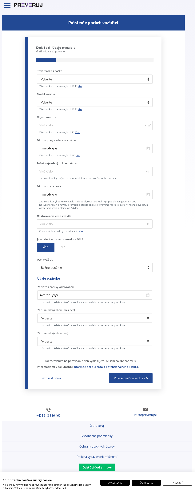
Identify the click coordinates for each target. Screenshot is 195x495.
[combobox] (95, 79)
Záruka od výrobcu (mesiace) (56, 310)
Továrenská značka (49, 71)
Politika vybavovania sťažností (97, 457)
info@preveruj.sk (145, 415)
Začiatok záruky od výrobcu (55, 287)
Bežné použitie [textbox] (51, 268)
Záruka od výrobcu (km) (52, 333)
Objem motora (46, 117)
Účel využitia (45, 259)
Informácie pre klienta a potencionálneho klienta (106, 367)
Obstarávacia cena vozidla (54, 216)
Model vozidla (46, 94)
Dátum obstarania (49, 186)
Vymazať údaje (51, 378)
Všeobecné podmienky (97, 436)
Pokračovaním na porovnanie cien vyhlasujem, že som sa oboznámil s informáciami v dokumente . (88, 364)
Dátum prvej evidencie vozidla (56, 140)
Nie (63, 247)
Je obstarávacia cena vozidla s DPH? (60, 239)
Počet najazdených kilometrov (57, 163)
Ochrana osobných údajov (97, 446)
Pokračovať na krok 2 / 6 (131, 378)
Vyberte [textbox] (46, 79)
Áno (45, 247)
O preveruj (97, 426)
